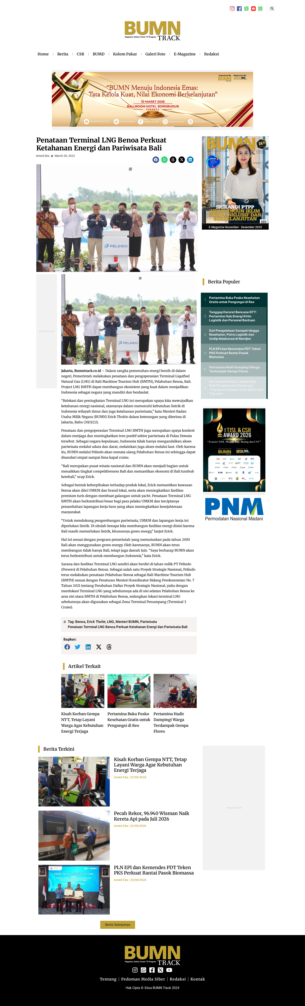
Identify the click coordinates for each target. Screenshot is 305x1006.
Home (43, 54)
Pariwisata (148, 622)
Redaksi (211, 54)
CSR (80, 54)
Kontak (197, 979)
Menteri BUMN (127, 622)
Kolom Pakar (125, 54)
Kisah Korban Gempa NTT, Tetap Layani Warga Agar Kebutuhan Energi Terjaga (150, 764)
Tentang (108, 979)
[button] (272, 8)
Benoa (80, 622)
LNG (110, 622)
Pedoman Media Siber (143, 979)
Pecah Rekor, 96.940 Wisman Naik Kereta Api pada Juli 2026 (151, 816)
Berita (62, 54)
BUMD (99, 54)
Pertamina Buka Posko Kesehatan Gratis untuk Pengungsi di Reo (128, 719)
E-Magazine (185, 54)
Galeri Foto (155, 54)
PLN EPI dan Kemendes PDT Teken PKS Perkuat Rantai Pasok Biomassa (154, 870)
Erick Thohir (96, 622)
